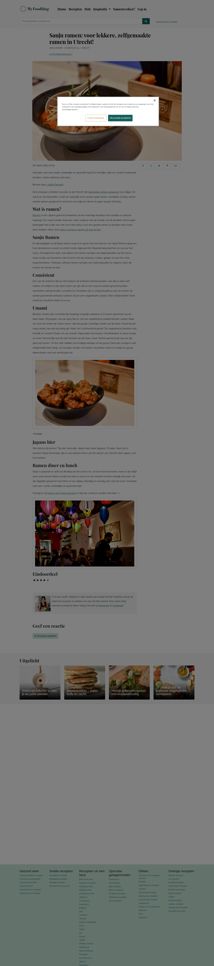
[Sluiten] (154, 100)
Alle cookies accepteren (120, 118)
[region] (108, 111)
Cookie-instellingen (95, 118)
